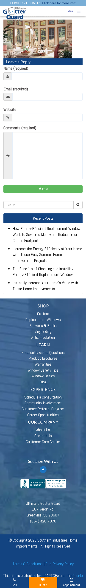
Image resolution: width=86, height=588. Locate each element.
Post (45, 189)
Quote (43, 585)
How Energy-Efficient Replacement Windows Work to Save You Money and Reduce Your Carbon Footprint (47, 234)
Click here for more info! (59, 3)
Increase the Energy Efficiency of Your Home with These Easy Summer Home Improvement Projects (47, 254)
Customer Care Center (43, 441)
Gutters (43, 313)
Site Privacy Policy (59, 563)
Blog (43, 381)
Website (9, 109)
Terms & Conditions (27, 563)
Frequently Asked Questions (43, 352)
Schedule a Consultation (43, 397)
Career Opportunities (43, 414)
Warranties (43, 364)
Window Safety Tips (43, 370)
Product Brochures (43, 358)
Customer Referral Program (43, 408)
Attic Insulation (43, 337)
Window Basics (43, 376)
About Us (43, 429)
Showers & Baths (43, 325)
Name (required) (15, 68)
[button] (71, 11)
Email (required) (15, 89)
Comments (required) (19, 127)
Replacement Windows (43, 319)
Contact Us (43, 435)
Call (14, 585)
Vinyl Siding (43, 331)
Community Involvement (43, 402)
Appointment (71, 585)
